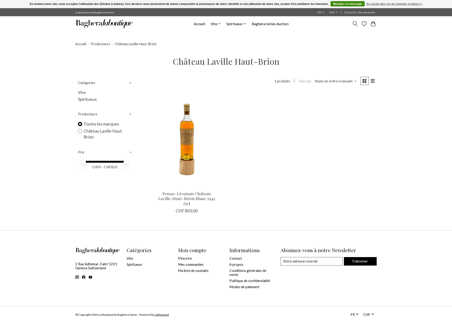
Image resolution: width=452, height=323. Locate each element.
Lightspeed (162, 314)
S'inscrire (185, 258)
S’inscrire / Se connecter (359, 12)
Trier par (304, 81)
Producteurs (100, 44)
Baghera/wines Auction (270, 24)
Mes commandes (191, 264)
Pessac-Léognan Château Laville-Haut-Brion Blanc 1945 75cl (186, 198)
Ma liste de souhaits (193, 271)
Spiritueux (87, 99)
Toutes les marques (101, 123)
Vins (82, 92)
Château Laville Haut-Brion (103, 134)
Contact (235, 258)
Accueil (199, 24)
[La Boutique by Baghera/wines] (104, 24)
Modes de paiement (244, 287)
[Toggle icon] (355, 24)
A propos (236, 264)
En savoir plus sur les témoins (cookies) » (395, 4)
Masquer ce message (347, 4)
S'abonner (360, 261)
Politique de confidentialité (249, 281)
